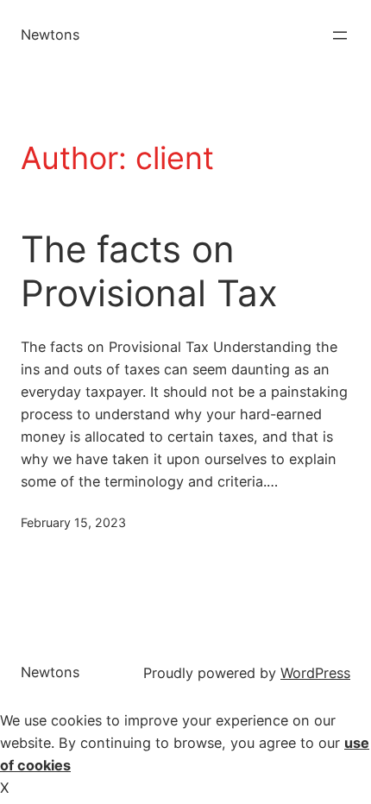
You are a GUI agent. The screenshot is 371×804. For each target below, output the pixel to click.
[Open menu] (340, 35)
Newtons (50, 34)
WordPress (315, 673)
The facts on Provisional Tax (149, 271)
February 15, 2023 (73, 522)
